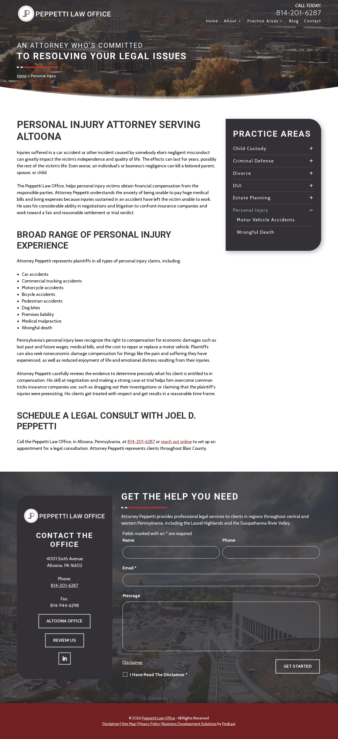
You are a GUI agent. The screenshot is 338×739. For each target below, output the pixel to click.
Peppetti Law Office (158, 718)
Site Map (128, 724)
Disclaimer (132, 662)
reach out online (176, 441)
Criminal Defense (253, 161)
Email (129, 568)
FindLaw (228, 724)
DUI (237, 185)
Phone (228, 540)
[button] (333, 703)
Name (128, 540)
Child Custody (249, 148)
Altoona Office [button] (64, 621)
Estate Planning (252, 198)
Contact (312, 21)
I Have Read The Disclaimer (158, 674)
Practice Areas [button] (263, 21)
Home (212, 21)
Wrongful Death (255, 232)
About (230, 21)
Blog (294, 21)
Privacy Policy (149, 724)
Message (131, 595)
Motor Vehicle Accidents (266, 220)
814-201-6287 (298, 12)
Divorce (242, 173)
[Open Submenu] (311, 148)
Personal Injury (250, 210)
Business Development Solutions (189, 724)
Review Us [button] (64, 640)
